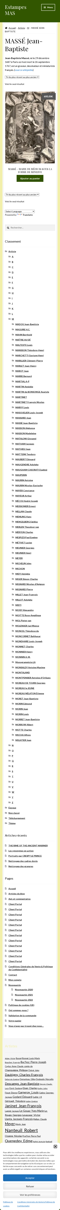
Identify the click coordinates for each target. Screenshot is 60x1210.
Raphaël (49, 1141)
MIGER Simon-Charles (26, 579)
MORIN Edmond (23, 703)
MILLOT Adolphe (23, 599)
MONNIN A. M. (22, 657)
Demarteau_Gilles (28, 1079)
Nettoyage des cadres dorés (23, 861)
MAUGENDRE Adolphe (26, 464)
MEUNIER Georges (24, 548)
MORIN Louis (22, 714)
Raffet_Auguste (39, 1142)
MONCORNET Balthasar (28, 636)
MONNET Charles (24, 646)
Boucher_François (12, 1062)
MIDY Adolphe (22, 573)
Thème (12, 823)
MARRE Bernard (23, 376)
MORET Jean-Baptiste (26, 698)
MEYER (19, 558)
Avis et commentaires (19, 899)
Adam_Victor (10, 1058)
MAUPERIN (21, 475)
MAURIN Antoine (24, 480)
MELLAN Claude (23, 511)
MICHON (20, 568)
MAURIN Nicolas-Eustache (29, 485)
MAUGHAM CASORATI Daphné (31, 469)
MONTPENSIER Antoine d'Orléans (33, 677)
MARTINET (21, 397)
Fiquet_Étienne (11, 1093)
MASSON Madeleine (25, 433)
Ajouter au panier (30, 178)
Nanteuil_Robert (21, 1130)
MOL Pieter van (23, 620)
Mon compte (14, 980)
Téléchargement (16, 818)
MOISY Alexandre (24, 610)
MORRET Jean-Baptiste (27, 719)
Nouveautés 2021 (24, 994)
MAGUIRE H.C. (22, 329)
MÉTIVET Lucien (23, 542)
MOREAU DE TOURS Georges (30, 683)
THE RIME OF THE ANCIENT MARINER (28, 845)
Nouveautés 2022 (24, 1000)
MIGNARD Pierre (24, 589)
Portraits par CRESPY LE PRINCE (25, 856)
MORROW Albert (24, 724)
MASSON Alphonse (25, 428)
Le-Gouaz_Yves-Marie (32, 1110)
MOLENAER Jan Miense (27, 625)
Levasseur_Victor (31, 1114)
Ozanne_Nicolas (13, 1135)
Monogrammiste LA (25, 662)
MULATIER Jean (23, 740)
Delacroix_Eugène (12, 1079)
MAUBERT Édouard (25, 459)
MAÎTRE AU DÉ (23, 339)
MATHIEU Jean (22, 449)
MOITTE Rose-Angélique (28, 615)
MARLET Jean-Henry (25, 366)
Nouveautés (14, 985)
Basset (19, 1058)
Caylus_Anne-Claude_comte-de (19, 1066)
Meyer (10, 1124)
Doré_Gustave (15, 1088)
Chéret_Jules (33, 1070)
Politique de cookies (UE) (21, 1005)
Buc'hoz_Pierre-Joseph (33, 1062)
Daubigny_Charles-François (24, 1074)
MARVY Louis (22, 407)
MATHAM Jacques (24, 443)
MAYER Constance (24, 490)
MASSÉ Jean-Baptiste (26, 423)
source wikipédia (24, 69)
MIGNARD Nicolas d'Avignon (30, 584)
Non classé (14, 813)
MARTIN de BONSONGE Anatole (32, 392)
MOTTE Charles (23, 729)
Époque (12, 807)
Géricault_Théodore (15, 1101)
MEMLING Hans (23, 516)
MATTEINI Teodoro (25, 454)
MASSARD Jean (23, 417)
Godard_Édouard (22, 1096)
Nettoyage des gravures (20, 866)
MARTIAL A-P (22, 381)
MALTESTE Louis (23, 345)
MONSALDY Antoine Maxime (30, 667)
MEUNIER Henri (23, 553)
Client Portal (15, 904)
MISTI (18, 605)
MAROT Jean (22, 371)
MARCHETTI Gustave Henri (29, 355)
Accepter (30, 1177)
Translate (28, 214)
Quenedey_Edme (19, 1141)
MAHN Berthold (23, 334)
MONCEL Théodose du (27, 631)
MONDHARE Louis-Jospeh (28, 641)
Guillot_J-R (37, 1097)
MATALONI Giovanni (25, 438)
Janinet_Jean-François (23, 1105)
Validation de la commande (22, 1015)
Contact (12, 974)
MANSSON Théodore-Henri (29, 350)
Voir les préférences (30, 1194)
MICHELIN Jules (23, 563)
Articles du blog (16, 893)
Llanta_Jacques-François (19, 1119)
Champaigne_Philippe (16, 1070)
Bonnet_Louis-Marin (31, 1058)
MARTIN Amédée (24, 386)
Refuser (30, 1186)
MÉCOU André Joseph (26, 501)
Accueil (12, 28)
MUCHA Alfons (23, 735)
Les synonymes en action (21, 850)
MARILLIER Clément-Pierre (29, 360)
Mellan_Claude (40, 1119)
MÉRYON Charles (24, 532)
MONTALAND (22, 672)
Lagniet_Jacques (12, 1111)
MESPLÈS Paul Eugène (26, 537)
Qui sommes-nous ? (18, 1010)
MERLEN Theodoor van (27, 527)
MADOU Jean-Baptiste (27, 324)
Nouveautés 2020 (24, 989)
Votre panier (14, 1020)
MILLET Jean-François (26, 594)
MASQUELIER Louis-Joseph (29, 412)
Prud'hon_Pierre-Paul (31, 1136)
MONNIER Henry (23, 651)
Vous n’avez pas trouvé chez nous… (26, 1026)
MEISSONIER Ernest (25, 506)
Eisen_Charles (30, 1088)
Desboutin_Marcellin (45, 1079)
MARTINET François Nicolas (29, 402)
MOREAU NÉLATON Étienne (29, 693)
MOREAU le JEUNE (24, 688)
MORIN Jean (21, 709)
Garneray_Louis (28, 1092)
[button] (55, 1146)
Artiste (21, 28)
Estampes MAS (15, 10)
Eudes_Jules (43, 1088)
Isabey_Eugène (32, 1101)
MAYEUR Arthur (23, 495)
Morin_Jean (20, 1124)
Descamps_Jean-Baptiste (22, 1083)
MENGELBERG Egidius (26, 521)
